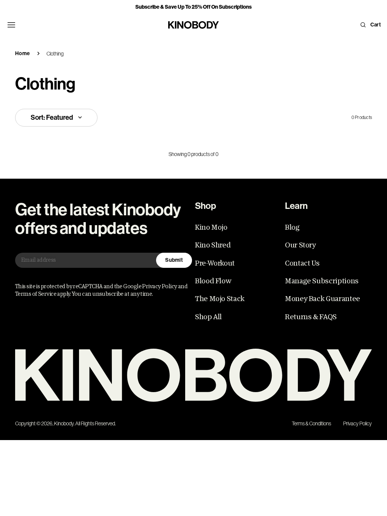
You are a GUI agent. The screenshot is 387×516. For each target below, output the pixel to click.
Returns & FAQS (311, 316)
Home (22, 53)
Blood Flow (213, 281)
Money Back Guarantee (322, 298)
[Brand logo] (193, 25)
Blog (292, 227)
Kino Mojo (211, 227)
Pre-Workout (215, 263)
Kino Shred (213, 245)
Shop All (208, 316)
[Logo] (193, 375)
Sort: (52, 117)
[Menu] (11, 25)
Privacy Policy (357, 423)
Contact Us (302, 263)
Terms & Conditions (311, 423)
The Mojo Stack (220, 298)
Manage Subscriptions (322, 281)
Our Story (300, 245)
